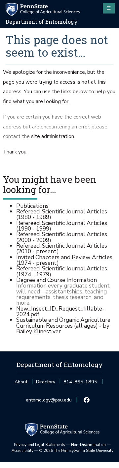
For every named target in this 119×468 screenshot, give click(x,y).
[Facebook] (86, 400)
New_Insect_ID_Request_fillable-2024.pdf (60, 311)
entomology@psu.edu (49, 402)
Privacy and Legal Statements (39, 444)
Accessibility (22, 450)
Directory (45, 382)
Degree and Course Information (56, 280)
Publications (32, 206)
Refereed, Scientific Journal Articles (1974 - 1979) (61, 271)
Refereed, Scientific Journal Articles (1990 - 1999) (61, 226)
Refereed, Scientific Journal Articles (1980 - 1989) (61, 214)
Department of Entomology (42, 21)
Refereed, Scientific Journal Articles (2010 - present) (61, 248)
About (21, 382)
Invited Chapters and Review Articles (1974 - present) (64, 260)
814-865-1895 (80, 384)
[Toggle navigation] (109, 8)
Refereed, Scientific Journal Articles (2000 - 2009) (61, 237)
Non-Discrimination (88, 444)
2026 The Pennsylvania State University (76, 450)
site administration (52, 136)
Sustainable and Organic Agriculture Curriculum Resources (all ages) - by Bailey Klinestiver (63, 325)
